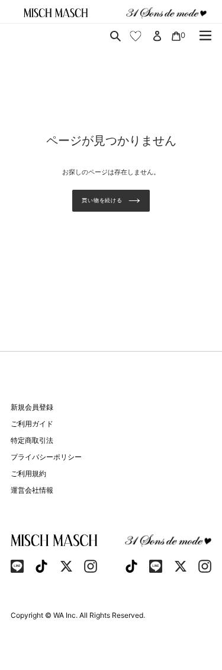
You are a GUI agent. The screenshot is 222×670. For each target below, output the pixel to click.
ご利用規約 (28, 473)
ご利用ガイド (32, 423)
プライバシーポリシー (46, 456)
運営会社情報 (32, 490)
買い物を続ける (102, 200)
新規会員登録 (32, 407)
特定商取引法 (32, 440)
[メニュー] (205, 35)
